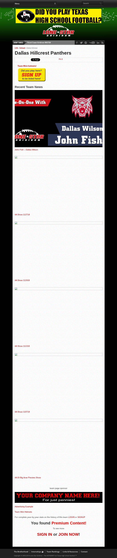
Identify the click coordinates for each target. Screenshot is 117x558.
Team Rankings (53, 551)
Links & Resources (70, 551)
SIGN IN (44, 534)
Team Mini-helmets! (27, 66)
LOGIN (71, 517)
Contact (84, 551)
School (22, 48)
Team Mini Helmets (23, 512)
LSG (16, 48)
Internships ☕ (37, 551)
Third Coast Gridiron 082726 (39, 42)
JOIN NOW (68, 534)
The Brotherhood (21, 551)
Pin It (61, 59)
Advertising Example (24, 506)
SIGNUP (81, 517)
